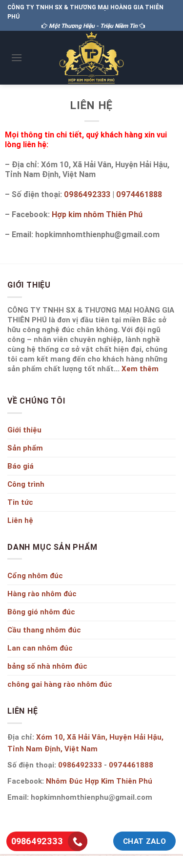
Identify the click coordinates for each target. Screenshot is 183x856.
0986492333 (87, 194)
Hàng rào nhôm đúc (42, 593)
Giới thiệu (24, 429)
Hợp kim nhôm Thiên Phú (97, 214)
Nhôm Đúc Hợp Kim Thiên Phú (99, 781)
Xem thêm (140, 368)
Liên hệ (20, 520)
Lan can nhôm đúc (40, 648)
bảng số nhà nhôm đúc (47, 666)
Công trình (25, 484)
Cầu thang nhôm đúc (44, 629)
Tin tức (20, 502)
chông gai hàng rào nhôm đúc (59, 684)
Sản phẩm (25, 447)
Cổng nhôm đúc (35, 575)
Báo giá (20, 466)
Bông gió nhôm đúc (41, 611)
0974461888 (139, 194)
